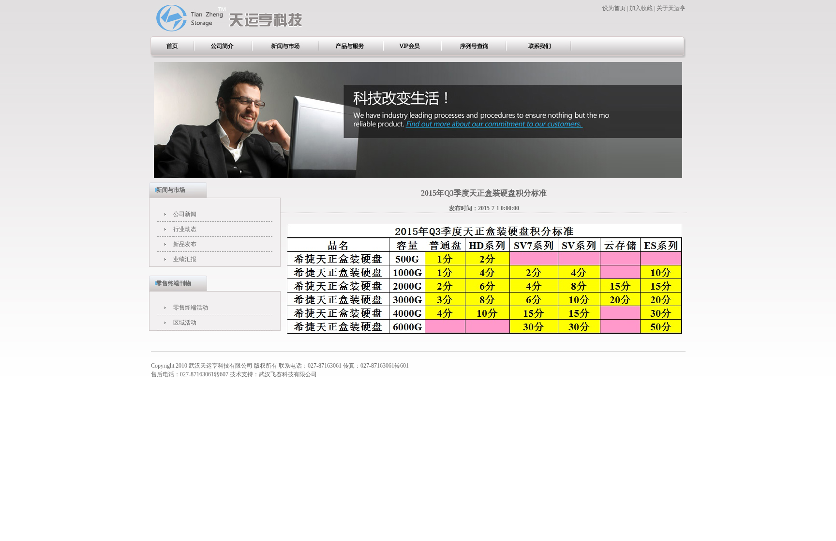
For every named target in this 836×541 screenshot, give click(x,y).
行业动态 (184, 229)
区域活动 (184, 322)
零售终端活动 (190, 307)
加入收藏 (641, 8)
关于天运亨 (671, 8)
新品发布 (184, 244)
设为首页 (614, 8)
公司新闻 (184, 214)
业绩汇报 (184, 259)
